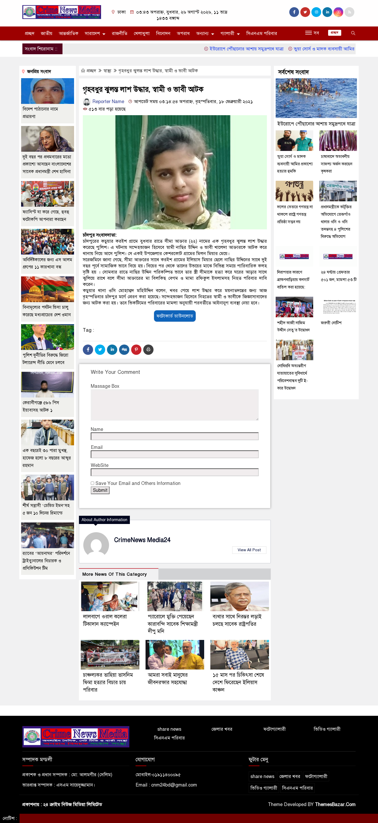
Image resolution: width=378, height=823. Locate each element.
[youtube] (338, 12)
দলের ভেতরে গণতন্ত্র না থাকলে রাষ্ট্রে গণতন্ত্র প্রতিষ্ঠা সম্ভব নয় (295, 214)
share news (169, 729)
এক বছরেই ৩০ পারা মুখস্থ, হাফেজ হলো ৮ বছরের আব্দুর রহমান (47, 458)
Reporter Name (107, 101)
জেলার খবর (221, 729)
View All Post (249, 550)
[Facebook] (88, 350)
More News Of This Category (114, 574)
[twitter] (305, 12)
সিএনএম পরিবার (261, 33)
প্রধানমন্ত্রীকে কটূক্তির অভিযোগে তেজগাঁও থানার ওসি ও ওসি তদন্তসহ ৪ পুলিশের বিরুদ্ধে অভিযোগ (336, 221)
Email (97, 447)
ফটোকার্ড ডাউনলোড (175, 316)
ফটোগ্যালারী (275, 729)
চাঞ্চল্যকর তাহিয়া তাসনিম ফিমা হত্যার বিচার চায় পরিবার (108, 682)
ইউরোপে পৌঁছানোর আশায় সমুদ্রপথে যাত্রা (227, 49)
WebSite (100, 465)
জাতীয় (46, 33)
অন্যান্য (202, 33)
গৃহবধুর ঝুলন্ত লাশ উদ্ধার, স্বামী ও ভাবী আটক (158, 71)
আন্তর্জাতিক (68, 33)
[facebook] (294, 12)
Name (97, 429)
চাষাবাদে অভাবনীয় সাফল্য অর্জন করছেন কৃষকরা (336, 164)
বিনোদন (163, 33)
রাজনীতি (119, 33)
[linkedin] (327, 12)
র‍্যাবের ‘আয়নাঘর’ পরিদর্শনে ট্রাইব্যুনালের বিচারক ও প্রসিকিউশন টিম (46, 561)
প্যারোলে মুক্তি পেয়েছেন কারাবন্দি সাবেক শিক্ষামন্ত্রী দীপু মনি (173, 624)
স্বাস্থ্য (107, 71)
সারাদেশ (92, 33)
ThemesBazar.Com (335, 804)
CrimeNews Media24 (142, 540)
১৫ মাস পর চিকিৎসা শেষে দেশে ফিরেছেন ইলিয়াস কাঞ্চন (238, 682)
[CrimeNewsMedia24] (61, 12)
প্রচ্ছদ (29, 33)
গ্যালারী (227, 33)
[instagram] (316, 12)
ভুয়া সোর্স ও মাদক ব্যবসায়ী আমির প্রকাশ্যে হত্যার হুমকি (324, 49)
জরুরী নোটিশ (332, 322)
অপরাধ (183, 33)
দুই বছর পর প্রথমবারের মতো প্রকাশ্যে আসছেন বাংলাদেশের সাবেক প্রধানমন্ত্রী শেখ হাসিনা (47, 164)
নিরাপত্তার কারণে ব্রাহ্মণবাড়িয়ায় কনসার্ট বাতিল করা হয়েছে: (293, 280)
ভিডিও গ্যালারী (327, 729)
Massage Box (105, 386)
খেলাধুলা (142, 33)
